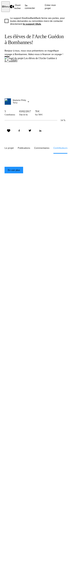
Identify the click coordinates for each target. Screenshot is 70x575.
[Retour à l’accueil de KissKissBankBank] (12, 6)
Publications (24, 148)
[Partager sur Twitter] (30, 131)
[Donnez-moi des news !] (9, 131)
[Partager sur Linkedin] (40, 131)
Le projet (9, 148)
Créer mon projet (50, 6)
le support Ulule (32, 24)
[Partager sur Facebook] (19, 131)
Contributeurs (60, 148)
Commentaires (41, 148)
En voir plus (14, 170)
